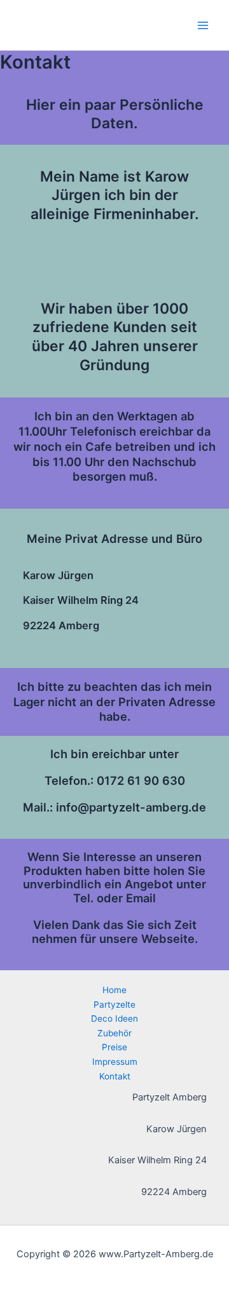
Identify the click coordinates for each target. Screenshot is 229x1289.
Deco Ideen (114, 1018)
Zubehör (114, 1033)
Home (114, 990)
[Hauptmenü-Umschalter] (203, 25)
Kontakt (114, 1076)
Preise (114, 1047)
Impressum (114, 1062)
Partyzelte (114, 1004)
